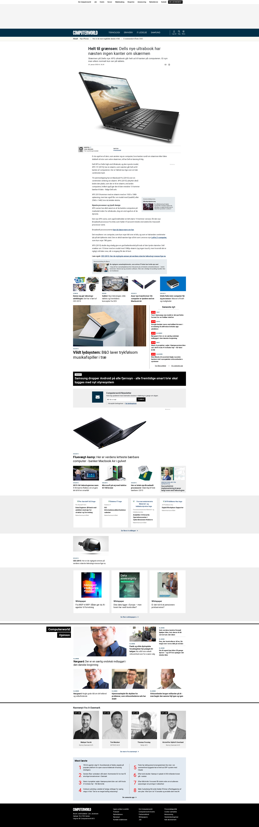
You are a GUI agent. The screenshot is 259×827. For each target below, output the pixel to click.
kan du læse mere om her (123, 230)
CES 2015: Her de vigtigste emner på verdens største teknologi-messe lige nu (133, 256)
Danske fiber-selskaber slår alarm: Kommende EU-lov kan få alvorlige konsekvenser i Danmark (104, 775)
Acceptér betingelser (115, 403)
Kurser (110, 2)
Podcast (116, 812)
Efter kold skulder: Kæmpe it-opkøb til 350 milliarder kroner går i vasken (159, 775)
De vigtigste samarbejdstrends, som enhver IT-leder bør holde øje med (134, 264)
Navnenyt (116, 817)
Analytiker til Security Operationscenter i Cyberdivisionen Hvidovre (143, 517)
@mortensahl (117, 150)
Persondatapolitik (170, 809)
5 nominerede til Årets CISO (133, 39)
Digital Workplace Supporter (173, 508)
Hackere (159, 354)
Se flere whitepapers (128, 617)
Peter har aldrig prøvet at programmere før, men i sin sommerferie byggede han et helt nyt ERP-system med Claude (157, 767)
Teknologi (114, 32)
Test (158, 312)
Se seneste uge (128, 797)
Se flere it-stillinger (128, 531)
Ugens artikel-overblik (121, 809)
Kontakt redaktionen (120, 820)
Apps (158, 321)
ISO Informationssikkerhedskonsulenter (115, 510)
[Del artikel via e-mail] (166, 65)
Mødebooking (119, 2)
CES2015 (133, 293)
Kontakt (163, 2)
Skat (158, 342)
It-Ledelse (142, 32)
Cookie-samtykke (170, 812)
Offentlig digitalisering (149, 201)
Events (102, 2)
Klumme (159, 333)
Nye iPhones (84, 39)
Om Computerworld (84, 2)
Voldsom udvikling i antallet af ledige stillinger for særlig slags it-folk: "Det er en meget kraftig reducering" (103, 790)
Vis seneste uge (177, 366)
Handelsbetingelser (171, 817)
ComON (75, 293)
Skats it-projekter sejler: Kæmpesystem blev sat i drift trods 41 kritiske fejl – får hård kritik (168, 347)
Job (95, 2)
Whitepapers (143, 817)
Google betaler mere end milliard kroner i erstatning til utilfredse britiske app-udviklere (167, 326)
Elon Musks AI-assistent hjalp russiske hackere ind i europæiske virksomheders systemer (167, 359)
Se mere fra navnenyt (128, 752)
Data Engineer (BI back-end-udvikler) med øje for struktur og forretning (86, 510)
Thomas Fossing (144, 742)
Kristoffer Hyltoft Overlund (173, 742)
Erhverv (128, 32)
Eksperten (131, 2)
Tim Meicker (115, 742)
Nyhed (104, 293)
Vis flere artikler (160, 366)
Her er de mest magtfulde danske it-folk (106, 39)
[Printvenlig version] (169, 64)
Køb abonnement (175, 2)
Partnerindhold (144, 814)
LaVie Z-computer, (159, 237)
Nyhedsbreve (153, 2)
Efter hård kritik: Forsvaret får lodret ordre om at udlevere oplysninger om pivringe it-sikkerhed (158, 783)
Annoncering (142, 2)
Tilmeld (141, 399)
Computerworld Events (147, 812)
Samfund (155, 32)
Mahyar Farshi (86, 742)
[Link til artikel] (86, 284)
